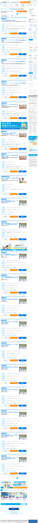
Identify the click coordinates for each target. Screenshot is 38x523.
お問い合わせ (26, 520)
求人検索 (11, 5)
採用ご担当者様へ (29, 0)
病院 (30, 31)
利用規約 (23, 520)
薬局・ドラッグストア (31, 39)
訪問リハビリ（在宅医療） (35, 33)
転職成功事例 (17, 5)
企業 (30, 34)
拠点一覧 (35, 5)
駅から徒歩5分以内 (35, 49)
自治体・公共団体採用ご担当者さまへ (10, 520)
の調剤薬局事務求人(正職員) (8, 20)
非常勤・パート (31, 59)
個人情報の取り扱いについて (18, 520)
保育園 (35, 34)
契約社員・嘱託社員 (35, 57)
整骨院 (35, 36)
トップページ (1, 5)
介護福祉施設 (35, 31)
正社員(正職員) (30, 57)
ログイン (34, 2)
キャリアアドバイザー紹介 (29, 5)
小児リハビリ (30, 36)
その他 (35, 39)
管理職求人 (31, 49)
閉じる (32, 41)
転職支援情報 (23, 5)
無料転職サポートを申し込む (25, 2)
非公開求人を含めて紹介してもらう (21, 11)
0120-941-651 (15, 2)
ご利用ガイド (5, 5)
